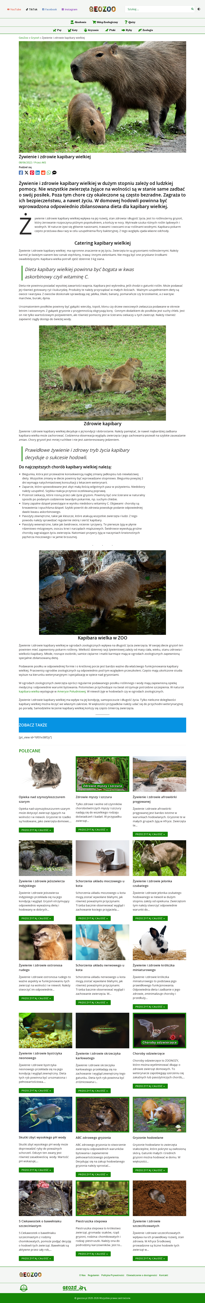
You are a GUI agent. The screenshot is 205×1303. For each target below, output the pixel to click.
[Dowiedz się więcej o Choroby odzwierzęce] (159, 1030)
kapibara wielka (29, 691)
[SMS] (54, 173)
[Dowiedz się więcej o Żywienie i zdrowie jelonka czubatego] (159, 858)
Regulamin (93, 1275)
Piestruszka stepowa (91, 1221)
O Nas (82, 1275)
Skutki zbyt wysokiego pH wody (42, 1137)
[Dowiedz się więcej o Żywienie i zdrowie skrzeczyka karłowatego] (102, 1030)
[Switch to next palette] (199, 9)
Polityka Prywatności (112, 1275)
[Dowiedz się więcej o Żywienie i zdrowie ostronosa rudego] (45, 942)
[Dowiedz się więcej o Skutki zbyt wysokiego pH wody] (45, 1114)
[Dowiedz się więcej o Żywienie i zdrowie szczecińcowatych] (159, 1198)
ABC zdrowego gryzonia (93, 1137)
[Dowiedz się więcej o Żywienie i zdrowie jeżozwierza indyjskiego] (45, 858)
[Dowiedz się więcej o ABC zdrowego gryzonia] (102, 1114)
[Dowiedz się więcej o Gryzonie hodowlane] (159, 1114)
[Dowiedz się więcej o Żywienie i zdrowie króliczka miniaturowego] (159, 942)
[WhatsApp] (49, 173)
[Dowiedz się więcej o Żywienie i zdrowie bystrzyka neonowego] (45, 1030)
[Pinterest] (32, 173)
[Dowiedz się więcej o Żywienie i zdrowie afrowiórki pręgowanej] (159, 774)
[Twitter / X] (26, 173)
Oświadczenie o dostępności (141, 1275)
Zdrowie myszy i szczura (94, 797)
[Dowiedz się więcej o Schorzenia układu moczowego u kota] (102, 858)
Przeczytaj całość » (36, 830)
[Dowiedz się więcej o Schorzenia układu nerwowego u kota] (102, 942)
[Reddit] (43, 173)
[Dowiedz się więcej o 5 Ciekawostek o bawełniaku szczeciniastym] (45, 1198)
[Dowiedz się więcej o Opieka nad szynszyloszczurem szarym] (45, 774)
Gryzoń (35, 37)
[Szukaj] (192, 9)
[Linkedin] (38, 173)
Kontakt (163, 1275)
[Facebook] (21, 173)
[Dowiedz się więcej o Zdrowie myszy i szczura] (102, 774)
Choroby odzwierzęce (149, 1053)
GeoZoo (23, 37)
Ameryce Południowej (71, 691)
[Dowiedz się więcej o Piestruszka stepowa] (102, 1198)
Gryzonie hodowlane (148, 1137)
